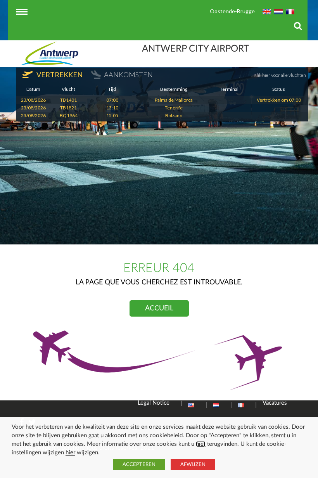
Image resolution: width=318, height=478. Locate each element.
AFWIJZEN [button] (193, 464)
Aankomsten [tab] (128, 74)
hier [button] (70, 452)
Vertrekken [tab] (59, 74)
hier (201, 444)
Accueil (159, 308)
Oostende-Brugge (232, 11)
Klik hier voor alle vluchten (280, 75)
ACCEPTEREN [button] (139, 464)
